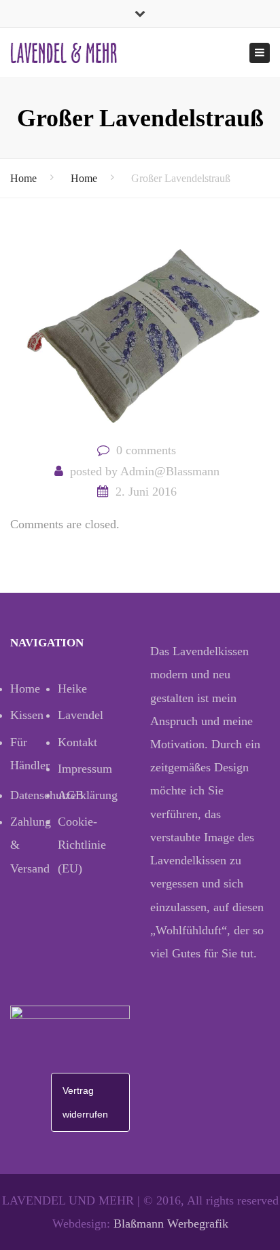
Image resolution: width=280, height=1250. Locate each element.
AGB (71, 795)
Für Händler (30, 753)
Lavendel (80, 715)
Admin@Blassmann (170, 471)
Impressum (81, 768)
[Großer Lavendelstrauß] (140, 335)
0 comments (146, 450)
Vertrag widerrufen (85, 1102)
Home (23, 178)
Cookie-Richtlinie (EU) (81, 845)
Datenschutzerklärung (34, 795)
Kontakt (77, 742)
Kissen (26, 715)
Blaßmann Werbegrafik (170, 1223)
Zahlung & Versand (30, 845)
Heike (72, 688)
